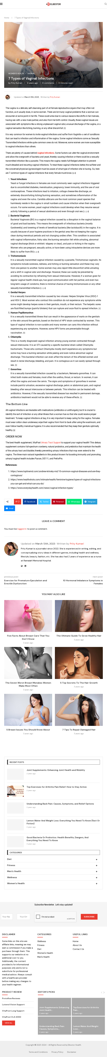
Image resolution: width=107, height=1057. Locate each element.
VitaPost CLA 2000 (11, 1017)
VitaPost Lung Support (13, 1011)
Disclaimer (71, 1052)
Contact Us (78, 949)
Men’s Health (52, 871)
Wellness (52, 877)
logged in (22, 528)
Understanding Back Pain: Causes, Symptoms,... (52, 1027)
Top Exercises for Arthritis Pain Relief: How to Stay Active (57, 787)
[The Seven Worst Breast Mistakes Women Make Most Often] (28, 663)
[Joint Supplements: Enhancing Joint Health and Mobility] (15, 774)
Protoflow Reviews (11, 998)
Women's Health (52, 883)
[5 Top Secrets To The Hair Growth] (79, 663)
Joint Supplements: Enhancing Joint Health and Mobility (56, 770)
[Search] (105, 4)
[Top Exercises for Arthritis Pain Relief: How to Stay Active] (15, 791)
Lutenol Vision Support (13, 1004)
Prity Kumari (16, 83)
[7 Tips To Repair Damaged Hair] (79, 710)
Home (6, 18)
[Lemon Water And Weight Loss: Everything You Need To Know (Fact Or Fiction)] (15, 824)
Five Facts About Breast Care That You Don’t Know (28, 637)
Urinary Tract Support (51, 442)
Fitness (52, 865)
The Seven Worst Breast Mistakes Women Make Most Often (28, 684)
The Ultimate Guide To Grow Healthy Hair (78, 635)
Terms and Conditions (38, 1052)
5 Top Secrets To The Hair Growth (79, 682)
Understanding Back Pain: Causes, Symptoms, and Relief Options (60, 803)
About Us (77, 945)
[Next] (104, 992)
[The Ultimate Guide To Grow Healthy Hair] (79, 616)
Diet (52, 859)
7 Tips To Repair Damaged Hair (79, 729)
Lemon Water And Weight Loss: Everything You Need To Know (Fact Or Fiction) (63, 822)
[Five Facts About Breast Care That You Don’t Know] (28, 616)
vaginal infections (45, 153)
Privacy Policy (57, 1052)
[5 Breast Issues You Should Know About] (28, 710)
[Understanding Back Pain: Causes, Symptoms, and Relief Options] (15, 808)
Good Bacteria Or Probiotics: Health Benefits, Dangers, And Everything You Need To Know (57, 839)
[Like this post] (19, 501)
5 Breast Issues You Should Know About (28, 729)
